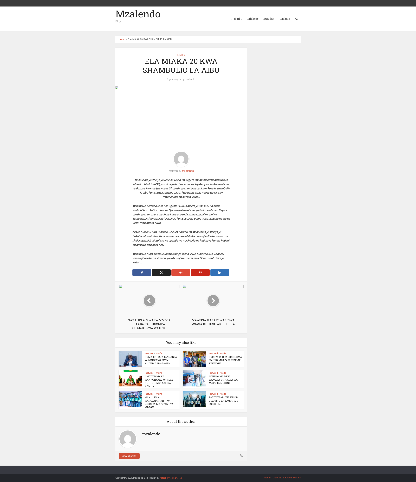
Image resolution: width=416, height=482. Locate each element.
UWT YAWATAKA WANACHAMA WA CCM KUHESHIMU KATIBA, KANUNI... (159, 381)
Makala (285, 18)
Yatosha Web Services (171, 477)
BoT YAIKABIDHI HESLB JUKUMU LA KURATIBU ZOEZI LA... (223, 401)
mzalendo (190, 79)
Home (122, 39)
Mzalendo (137, 13)
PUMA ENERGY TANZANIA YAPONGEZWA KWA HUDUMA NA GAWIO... (161, 360)
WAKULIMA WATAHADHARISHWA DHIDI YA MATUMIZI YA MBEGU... (159, 402)
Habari (235, 18)
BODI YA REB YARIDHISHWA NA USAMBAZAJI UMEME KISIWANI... (225, 360)
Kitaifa (181, 54)
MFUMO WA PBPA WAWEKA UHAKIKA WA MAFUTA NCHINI (223, 380)
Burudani (269, 18)
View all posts (129, 455)
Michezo (253, 18)
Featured (149, 353)
